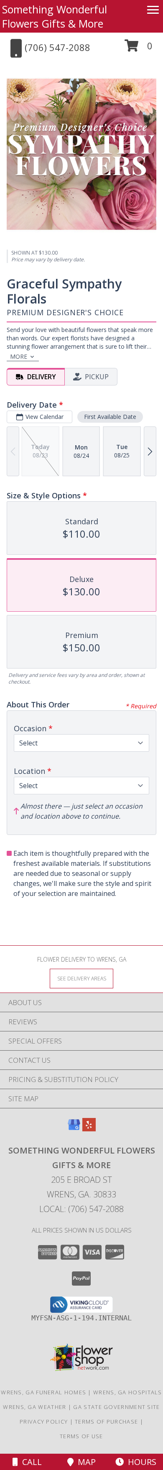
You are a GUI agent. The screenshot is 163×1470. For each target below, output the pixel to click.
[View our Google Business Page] (74, 1128)
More (18, 356)
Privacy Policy (44, 1421)
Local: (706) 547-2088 (81, 1209)
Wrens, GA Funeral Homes (43, 1392)
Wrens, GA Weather (34, 1407)
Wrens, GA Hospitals (127, 1392)
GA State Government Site (116, 1407)
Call (30, 1461)
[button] (139, 48)
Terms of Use (81, 1436)
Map (85, 1461)
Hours (140, 1461)
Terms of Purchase (106, 1421)
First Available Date (110, 417)
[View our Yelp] (89, 1128)
